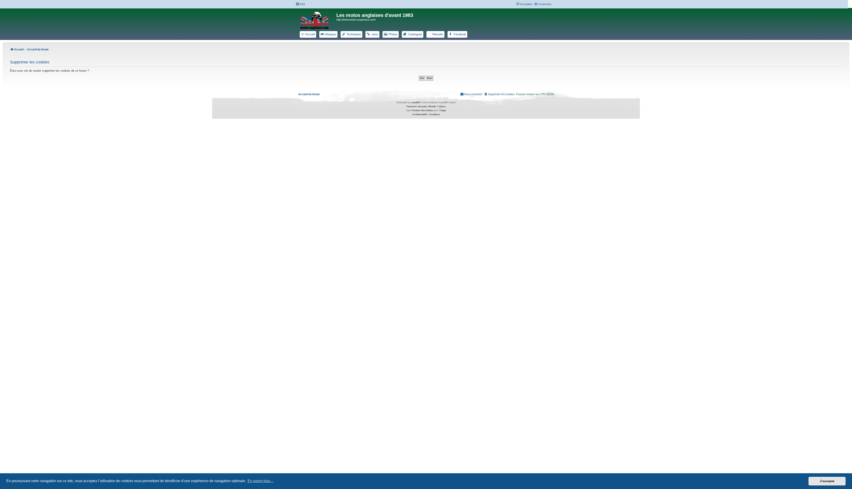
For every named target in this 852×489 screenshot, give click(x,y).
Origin (443, 110)
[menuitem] (300, 4)
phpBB (415, 102)
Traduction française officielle (421, 106)
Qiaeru (442, 106)
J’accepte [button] (827, 481)
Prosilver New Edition (422, 110)
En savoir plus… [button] (261, 481)
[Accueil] (317, 19)
